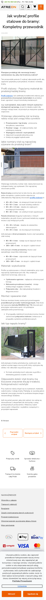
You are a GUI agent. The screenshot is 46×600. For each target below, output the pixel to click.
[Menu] (41, 7)
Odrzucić (11, 594)
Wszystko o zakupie (9, 500)
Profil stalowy (7, 96)
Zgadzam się (32, 594)
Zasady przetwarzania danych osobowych (17, 513)
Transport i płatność (9, 504)
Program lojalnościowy (10, 517)
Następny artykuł (32, 433)
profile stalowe (36, 198)
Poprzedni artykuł (14, 433)
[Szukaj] (22, 7)
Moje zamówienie (7, 525)
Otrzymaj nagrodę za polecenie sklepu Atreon (18, 521)
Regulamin (5, 508)
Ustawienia (22, 586)
